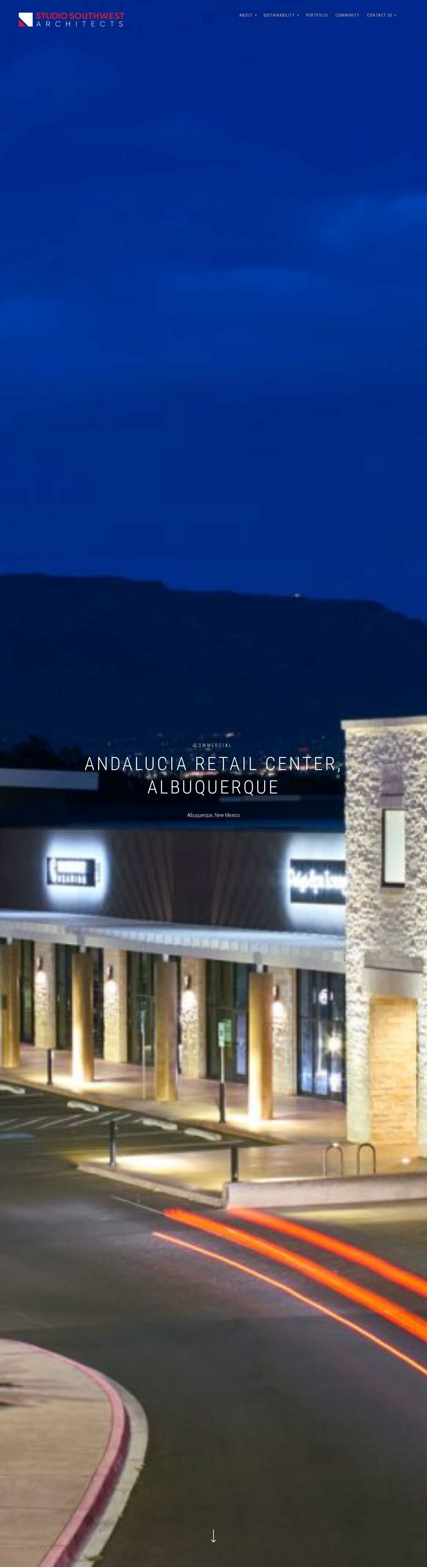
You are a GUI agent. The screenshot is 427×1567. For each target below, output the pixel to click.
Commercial (213, 745)
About (246, 15)
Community (347, 15)
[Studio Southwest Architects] (71, 19)
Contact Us (379, 15)
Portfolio (317, 15)
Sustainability (279, 15)
